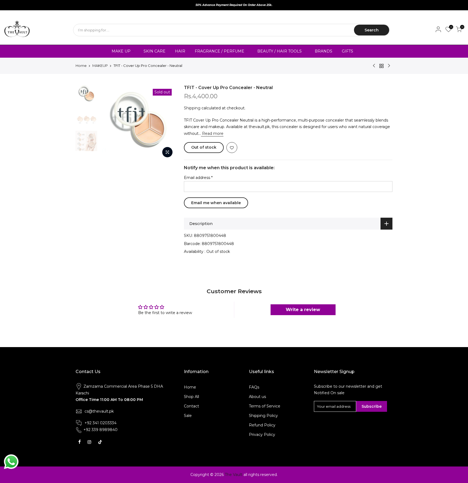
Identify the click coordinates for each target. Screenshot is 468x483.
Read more (212, 133)
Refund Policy (262, 425)
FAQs (254, 387)
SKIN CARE (154, 51)
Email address (198, 177)
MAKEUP (100, 65)
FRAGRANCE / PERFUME (219, 51)
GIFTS (347, 51)
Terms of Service (264, 406)
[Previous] (109, 122)
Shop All (191, 396)
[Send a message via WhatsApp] (11, 461)
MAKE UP (121, 51)
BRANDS (323, 51)
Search (372, 30)
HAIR (180, 51)
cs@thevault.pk (99, 411)
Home (81, 65)
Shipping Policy (263, 415)
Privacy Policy (262, 434)
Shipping (192, 108)
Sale (188, 415)
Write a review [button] (303, 309)
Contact (191, 406)
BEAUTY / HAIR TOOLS (279, 51)
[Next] (166, 122)
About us (257, 396)
